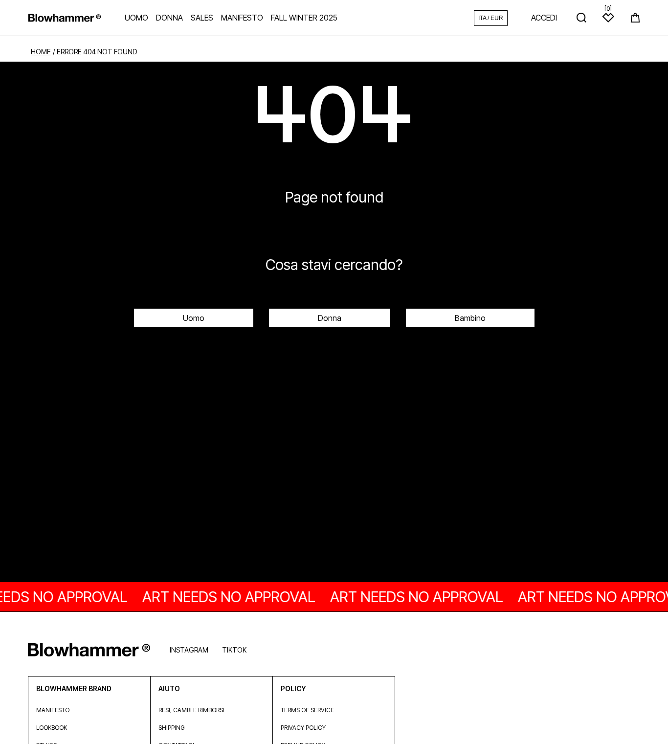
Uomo (193, 318)
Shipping (171, 727)
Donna (329, 318)
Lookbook (51, 727)
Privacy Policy (303, 727)
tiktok (234, 650)
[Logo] (64, 17)
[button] (635, 18)
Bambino (470, 318)
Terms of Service (307, 710)
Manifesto (52, 710)
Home (41, 52)
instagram (189, 650)
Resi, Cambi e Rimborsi (191, 710)
